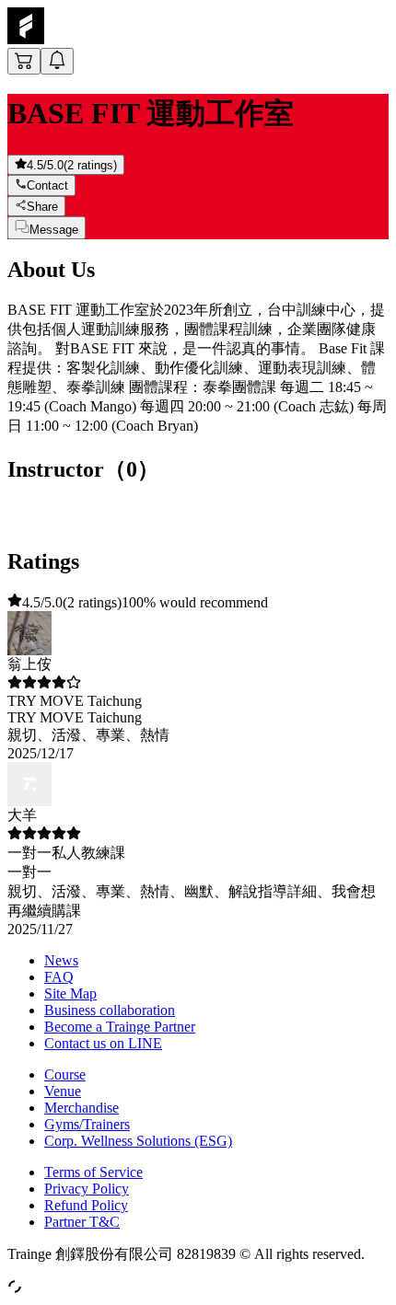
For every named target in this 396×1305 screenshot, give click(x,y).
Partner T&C (82, 1222)
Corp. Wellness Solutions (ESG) (138, 1141)
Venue (62, 1091)
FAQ (59, 977)
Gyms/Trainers (87, 1124)
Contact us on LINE (103, 1043)
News (61, 960)
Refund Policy (86, 1205)
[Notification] (57, 61)
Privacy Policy (86, 1188)
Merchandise (81, 1107)
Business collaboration (109, 1010)
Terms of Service (93, 1172)
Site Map (70, 993)
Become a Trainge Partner (119, 1026)
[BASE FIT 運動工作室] (25, 39)
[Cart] (24, 61)
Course (65, 1074)
